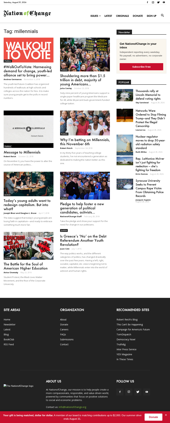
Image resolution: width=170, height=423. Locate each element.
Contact (64, 344)
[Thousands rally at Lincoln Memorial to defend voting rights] (125, 95)
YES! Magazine (124, 354)
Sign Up (151, 15)
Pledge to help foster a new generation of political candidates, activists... (82, 208)
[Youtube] (163, 2)
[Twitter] (158, 2)
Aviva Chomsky (11, 272)
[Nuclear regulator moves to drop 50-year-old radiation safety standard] (125, 145)
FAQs (63, 334)
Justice (7, 195)
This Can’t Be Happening (130, 324)
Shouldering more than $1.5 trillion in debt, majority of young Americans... (82, 79)
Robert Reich (10, 156)
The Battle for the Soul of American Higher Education (26, 266)
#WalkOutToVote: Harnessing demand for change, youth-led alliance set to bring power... (28, 70)
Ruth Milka (141, 152)
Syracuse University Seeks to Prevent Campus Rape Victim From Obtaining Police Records (150, 188)
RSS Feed (9, 344)
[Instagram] (152, 2)
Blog (6, 334)
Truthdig (121, 344)
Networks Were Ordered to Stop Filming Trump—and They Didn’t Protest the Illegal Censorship (151, 118)
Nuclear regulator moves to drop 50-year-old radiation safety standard (150, 142)
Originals (122, 15)
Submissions (67, 339)
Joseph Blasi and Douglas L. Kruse (20, 213)
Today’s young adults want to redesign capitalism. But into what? (27, 204)
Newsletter (9, 324)
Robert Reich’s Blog (127, 319)
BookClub (9, 339)
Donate (138, 15)
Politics (8, 61)
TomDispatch (124, 334)
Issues (94, 15)
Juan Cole (64, 248)
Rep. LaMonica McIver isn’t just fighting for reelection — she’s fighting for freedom (150, 164)
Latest (108, 15)
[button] (162, 16)
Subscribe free (141, 66)
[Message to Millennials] (28, 129)
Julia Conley (66, 88)
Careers (64, 329)
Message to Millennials (22, 152)
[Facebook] (147, 2)
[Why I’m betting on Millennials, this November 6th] (85, 123)
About (63, 319)
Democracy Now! (126, 339)
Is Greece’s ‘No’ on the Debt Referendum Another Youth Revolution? (83, 240)
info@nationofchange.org (72, 407)
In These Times (125, 359)
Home (7, 319)
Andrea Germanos (13, 79)
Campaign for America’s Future (133, 329)
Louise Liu (140, 130)
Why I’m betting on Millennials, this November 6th (85, 141)
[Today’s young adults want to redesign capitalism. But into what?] (28, 184)
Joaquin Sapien (143, 200)
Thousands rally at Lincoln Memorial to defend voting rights (148, 94)
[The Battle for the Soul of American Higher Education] (28, 246)
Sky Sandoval (142, 102)
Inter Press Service (126, 349)
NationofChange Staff (71, 216)
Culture (64, 198)
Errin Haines (142, 174)
